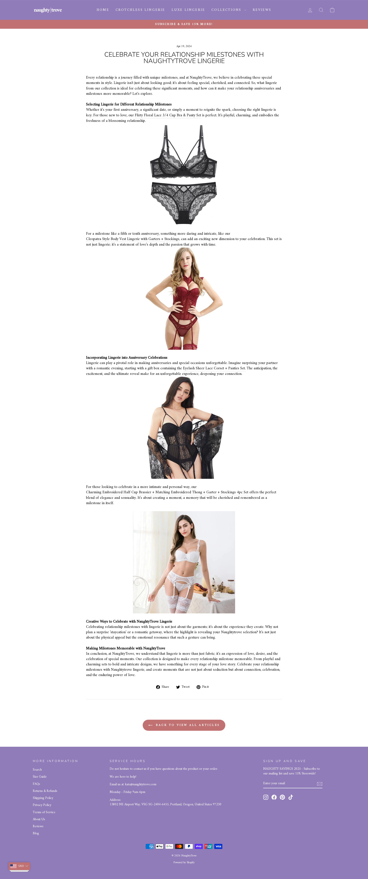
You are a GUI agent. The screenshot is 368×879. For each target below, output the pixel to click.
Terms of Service (44, 812)
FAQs (36, 784)
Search (37, 770)
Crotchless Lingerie (140, 10)
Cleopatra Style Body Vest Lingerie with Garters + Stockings (132, 239)
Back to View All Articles (187, 725)
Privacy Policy (42, 805)
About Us (39, 819)
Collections (227, 10)
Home (103, 10)
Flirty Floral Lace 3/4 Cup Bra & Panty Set (168, 115)
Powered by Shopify (184, 862)
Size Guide (40, 777)
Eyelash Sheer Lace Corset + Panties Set (214, 368)
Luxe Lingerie (188, 10)
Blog (36, 833)
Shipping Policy (43, 798)
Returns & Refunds (45, 791)
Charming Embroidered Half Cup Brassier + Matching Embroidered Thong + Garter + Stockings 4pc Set (167, 492)
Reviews (262, 10)
